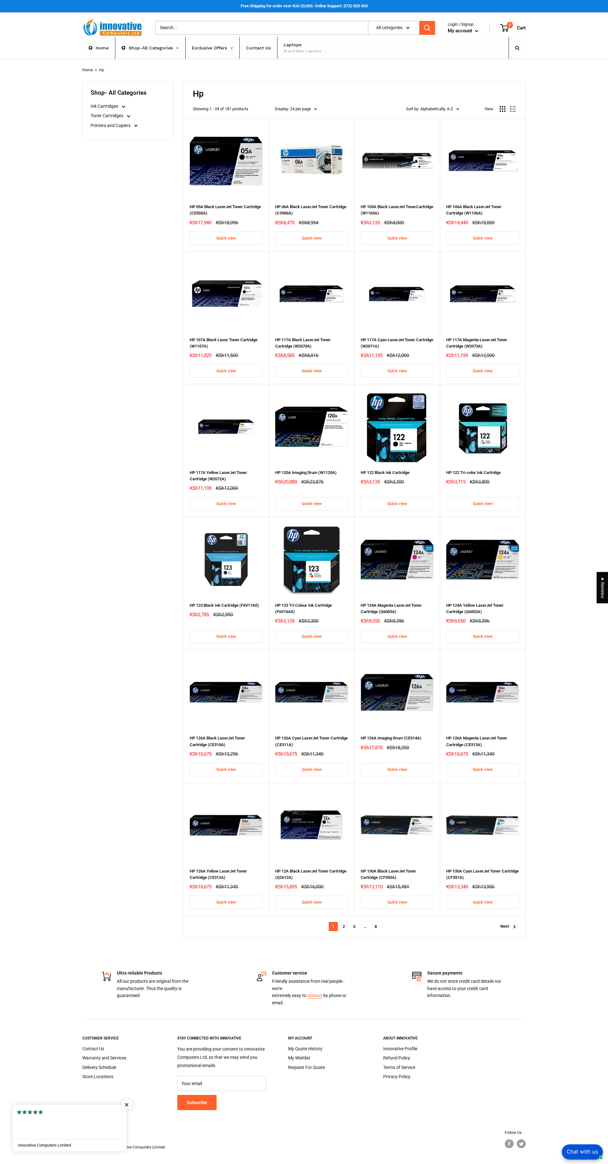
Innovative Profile (400, 1048)
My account (460, 31)
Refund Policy (396, 1057)
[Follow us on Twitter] (521, 1143)
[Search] (427, 28)
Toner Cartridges (107, 115)
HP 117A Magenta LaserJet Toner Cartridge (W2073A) (476, 343)
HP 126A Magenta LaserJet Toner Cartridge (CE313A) (476, 741)
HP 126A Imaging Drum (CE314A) (391, 738)
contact (314, 995)
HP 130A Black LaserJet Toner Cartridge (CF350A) (388, 874)
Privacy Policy (396, 1076)
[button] (126, 1105)
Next (504, 926)
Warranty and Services (104, 1057)
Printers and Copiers (111, 125)
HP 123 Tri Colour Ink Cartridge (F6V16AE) (303, 608)
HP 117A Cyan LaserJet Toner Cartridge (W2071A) (397, 343)
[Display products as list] (513, 109)
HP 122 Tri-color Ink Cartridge (473, 472)
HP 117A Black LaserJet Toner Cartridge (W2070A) (303, 343)
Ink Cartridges (105, 106)
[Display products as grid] (502, 109)
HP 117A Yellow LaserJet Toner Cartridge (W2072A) (218, 475)
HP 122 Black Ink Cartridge (385, 472)
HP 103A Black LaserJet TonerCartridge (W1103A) (397, 209)
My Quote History (305, 1048)
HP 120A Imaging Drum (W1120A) (306, 472)
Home (87, 70)
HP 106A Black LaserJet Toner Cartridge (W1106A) (474, 209)
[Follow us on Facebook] (509, 1143)
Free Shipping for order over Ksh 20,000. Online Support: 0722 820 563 (304, 5)
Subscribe (197, 1102)
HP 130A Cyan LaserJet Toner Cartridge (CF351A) (482, 874)
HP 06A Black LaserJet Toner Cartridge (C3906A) (310, 209)
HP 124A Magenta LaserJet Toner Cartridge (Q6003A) (391, 608)
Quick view (226, 238)
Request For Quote (306, 1067)
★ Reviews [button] (602, 587)
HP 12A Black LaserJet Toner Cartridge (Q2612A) (310, 874)
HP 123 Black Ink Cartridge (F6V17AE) (224, 605)
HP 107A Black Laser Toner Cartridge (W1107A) (223, 343)
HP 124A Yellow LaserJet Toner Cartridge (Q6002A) (475, 608)
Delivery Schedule (99, 1067)
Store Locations (97, 1076)
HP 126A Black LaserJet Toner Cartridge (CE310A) (217, 741)
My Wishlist (299, 1057)
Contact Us (93, 1048)
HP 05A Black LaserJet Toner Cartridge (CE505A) (225, 209)
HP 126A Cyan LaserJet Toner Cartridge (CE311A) (311, 741)
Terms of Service (399, 1067)
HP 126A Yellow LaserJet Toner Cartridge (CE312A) (218, 874)
